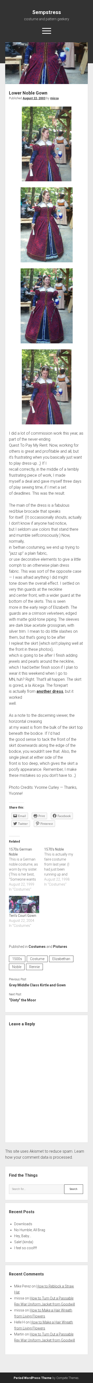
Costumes (37, 947)
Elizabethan (61, 959)
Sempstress (46, 12)
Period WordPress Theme (33, 1378)
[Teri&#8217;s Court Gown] (24, 904)
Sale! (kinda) (23, 1242)
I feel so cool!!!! (25, 1248)
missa (54, 98)
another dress (49, 691)
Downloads (23, 1224)
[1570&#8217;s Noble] (61, 867)
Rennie (34, 967)
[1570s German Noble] (26, 869)
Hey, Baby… (22, 1236)
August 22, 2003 (34, 98)
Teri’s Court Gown (22, 916)
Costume (37, 959)
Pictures (60, 947)
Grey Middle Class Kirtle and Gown (37, 985)
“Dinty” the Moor (22, 1000)
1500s (17, 959)
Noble (16, 967)
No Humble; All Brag (29, 1230)
